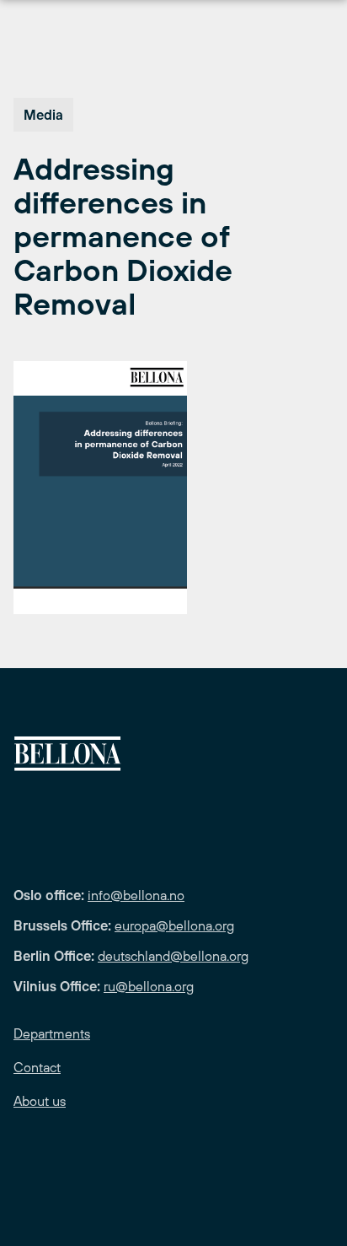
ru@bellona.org (149, 986)
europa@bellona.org (174, 925)
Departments (51, 1033)
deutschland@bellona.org (173, 955)
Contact (37, 1067)
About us (39, 1100)
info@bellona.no (136, 895)
